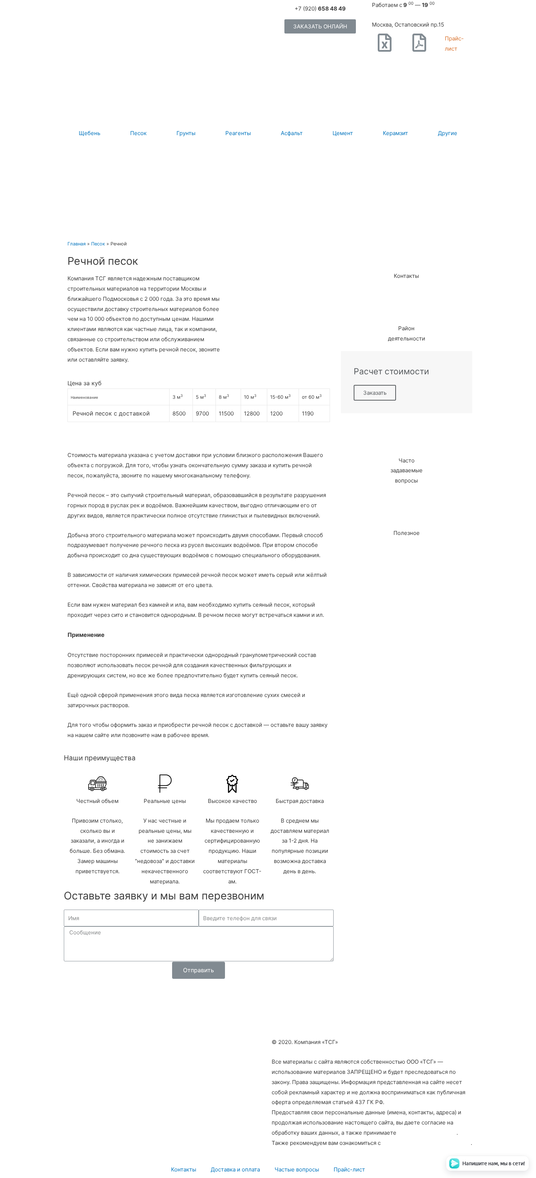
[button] (320, 26)
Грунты (185, 133)
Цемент (343, 133)
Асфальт (292, 133)
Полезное (406, 532)
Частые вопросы (297, 1169)
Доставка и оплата (235, 1169)
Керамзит (395, 133)
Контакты (406, 275)
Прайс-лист (349, 1169)
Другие (447, 133)
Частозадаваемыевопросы (407, 470)
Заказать (375, 392)
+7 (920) (320, 8)
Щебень (89, 133)
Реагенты (238, 133)
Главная (76, 244)
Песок (138, 133)
